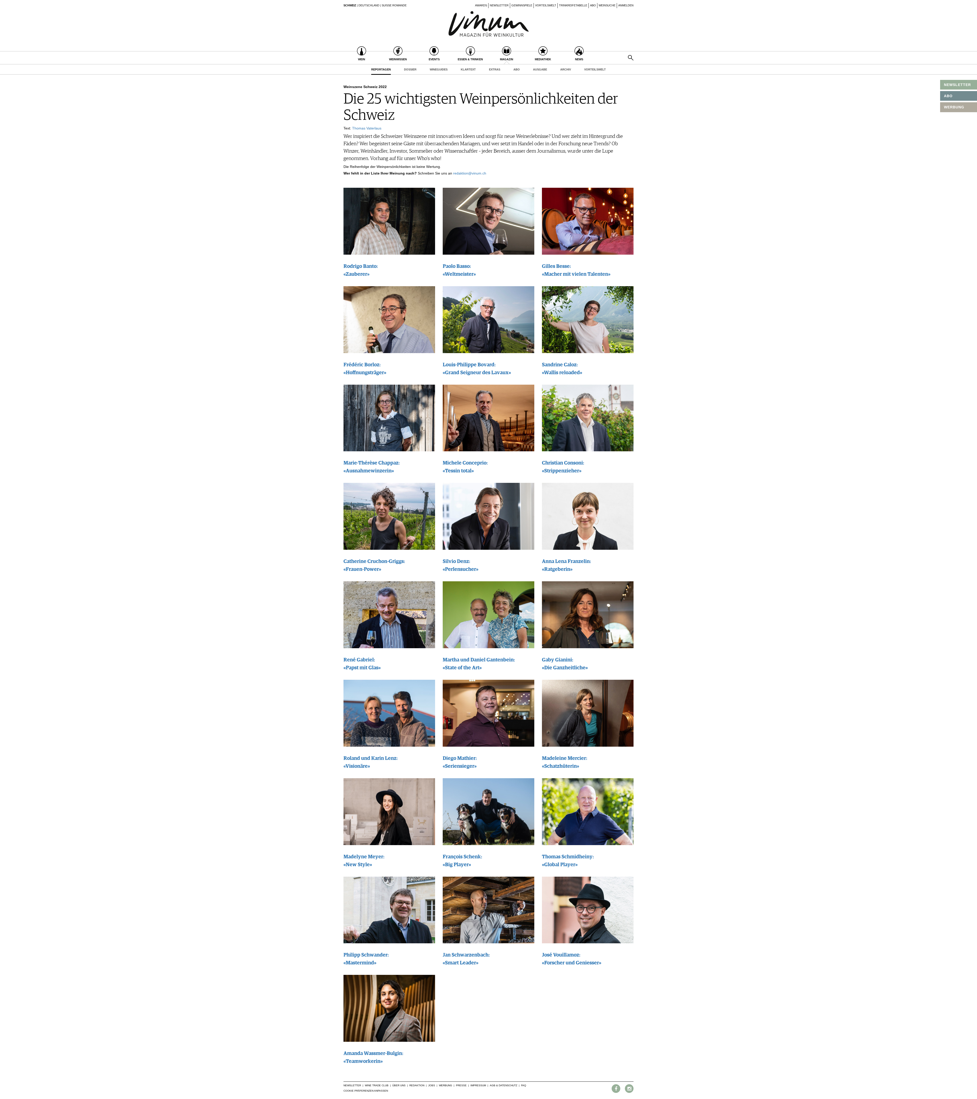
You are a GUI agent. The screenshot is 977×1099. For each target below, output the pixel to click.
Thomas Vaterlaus (366, 128)
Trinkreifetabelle (573, 5)
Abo (593, 5)
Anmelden (626, 5)
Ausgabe (540, 69)
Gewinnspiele (521, 5)
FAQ (523, 1085)
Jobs (431, 1085)
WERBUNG (954, 107)
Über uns (399, 1085)
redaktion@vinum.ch (469, 173)
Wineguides (439, 69)
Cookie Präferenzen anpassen (365, 1090)
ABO (948, 96)
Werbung (445, 1085)
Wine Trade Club (377, 1085)
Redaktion (416, 1085)
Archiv (565, 69)
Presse (461, 1085)
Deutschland (368, 5)
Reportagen (381, 69)
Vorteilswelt (545, 5)
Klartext (468, 69)
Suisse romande (394, 5)
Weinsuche (607, 5)
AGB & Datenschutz (503, 1085)
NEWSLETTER (957, 85)
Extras (494, 69)
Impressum (478, 1085)
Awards (481, 5)
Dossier (410, 69)
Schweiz (349, 5)
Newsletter (499, 5)
